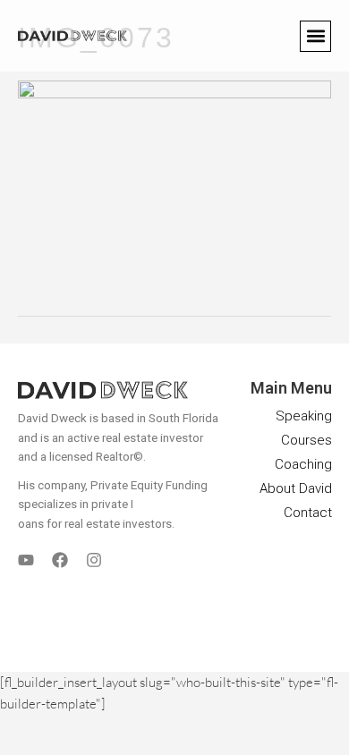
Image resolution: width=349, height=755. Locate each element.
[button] (315, 36)
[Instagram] (94, 560)
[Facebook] (60, 560)
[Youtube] (26, 560)
